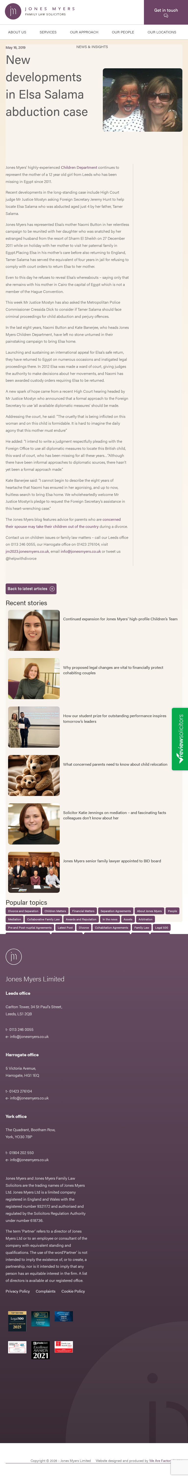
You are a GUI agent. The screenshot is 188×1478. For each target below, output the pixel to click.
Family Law (141, 927)
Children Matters (55, 911)
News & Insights (92, 46)
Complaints (46, 1291)
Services (48, 31)
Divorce (84, 927)
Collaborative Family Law (43, 919)
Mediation (14, 919)
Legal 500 (161, 927)
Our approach (84, 31)
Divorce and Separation (23, 911)
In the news (110, 919)
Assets (128, 919)
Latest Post (65, 927)
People (172, 911)
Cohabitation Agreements (111, 927)
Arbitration (146, 919)
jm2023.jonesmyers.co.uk (27, 551)
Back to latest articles (27, 588)
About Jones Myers (149, 911)
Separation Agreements (116, 911)
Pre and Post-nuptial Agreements (30, 927)
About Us (17, 31)
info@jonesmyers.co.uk (81, 551)
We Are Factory (160, 1460)
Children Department (79, 167)
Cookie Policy (73, 1291)
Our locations (162, 31)
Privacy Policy (18, 1291)
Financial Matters (83, 911)
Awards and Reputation (81, 919)
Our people (123, 31)
